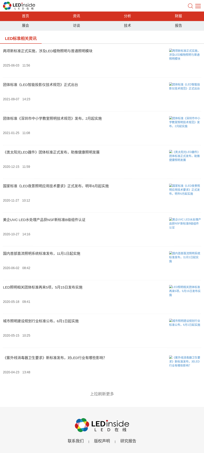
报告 (178, 26)
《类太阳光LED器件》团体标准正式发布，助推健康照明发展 (51, 152)
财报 (178, 16)
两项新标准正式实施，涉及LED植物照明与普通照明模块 (47, 51)
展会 (25, 26)
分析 (127, 16)
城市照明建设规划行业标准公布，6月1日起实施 (41, 321)
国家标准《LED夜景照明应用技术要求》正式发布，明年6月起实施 (56, 186)
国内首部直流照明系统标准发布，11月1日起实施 (41, 254)
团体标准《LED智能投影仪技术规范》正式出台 (40, 85)
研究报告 (128, 441)
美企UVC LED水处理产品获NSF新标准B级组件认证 (44, 220)
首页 (25, 16)
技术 (127, 26)
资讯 (76, 16)
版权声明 (102, 441)
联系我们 (76, 441)
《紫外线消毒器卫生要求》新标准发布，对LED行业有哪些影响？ (55, 358)
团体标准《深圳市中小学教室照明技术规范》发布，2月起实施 (52, 119)
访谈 (76, 26)
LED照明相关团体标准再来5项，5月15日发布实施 (42, 287)
